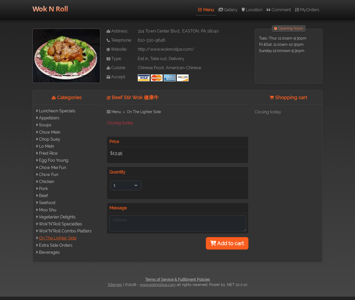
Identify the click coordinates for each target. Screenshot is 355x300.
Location (253, 9)
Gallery (230, 9)
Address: (119, 31)
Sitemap (115, 285)
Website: (118, 49)
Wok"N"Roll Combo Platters (65, 231)
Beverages (49, 252)
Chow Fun (48, 174)
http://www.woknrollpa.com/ (166, 49)
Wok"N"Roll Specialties (60, 223)
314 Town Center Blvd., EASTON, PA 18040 (178, 31)
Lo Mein (46, 146)
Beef (43, 195)
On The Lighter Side (57, 238)
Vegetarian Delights (57, 216)
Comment (281, 9)
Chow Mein (49, 132)
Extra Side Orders (56, 245)
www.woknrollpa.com (158, 285)
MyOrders (309, 9)
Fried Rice (48, 153)
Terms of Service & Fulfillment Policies (177, 279)
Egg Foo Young (53, 160)
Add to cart (230, 243)
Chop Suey (49, 139)
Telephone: (121, 40)
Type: (116, 58)
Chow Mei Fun (52, 167)
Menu (208, 9)
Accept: (118, 76)
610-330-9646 (151, 40)
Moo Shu (47, 209)
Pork (43, 188)
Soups (45, 124)
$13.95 (116, 153)
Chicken (46, 181)
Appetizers (49, 117)
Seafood (47, 202)
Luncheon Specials (57, 110)
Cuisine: (118, 67)
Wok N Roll (50, 9)
